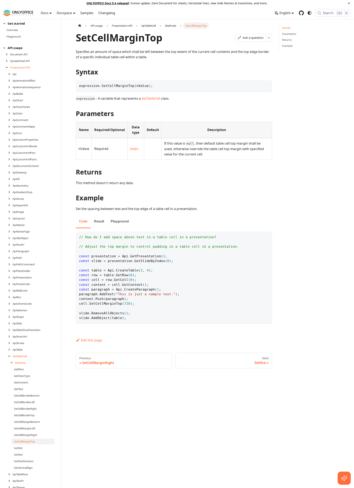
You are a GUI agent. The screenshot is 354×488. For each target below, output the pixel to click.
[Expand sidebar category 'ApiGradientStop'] (10, 192)
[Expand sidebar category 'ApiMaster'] (10, 225)
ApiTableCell (151, 98)
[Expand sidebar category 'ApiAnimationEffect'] (10, 80)
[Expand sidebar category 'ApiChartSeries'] (10, 107)
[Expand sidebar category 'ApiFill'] (10, 179)
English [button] (285, 13)
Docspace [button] (64, 13)
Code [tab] (83, 221)
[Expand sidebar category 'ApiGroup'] (10, 199)
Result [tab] (99, 221)
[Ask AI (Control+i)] (344, 478)
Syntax (286, 28)
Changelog (106, 13)
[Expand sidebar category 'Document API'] (8, 54)
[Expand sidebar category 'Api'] (10, 74)
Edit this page (91, 340)
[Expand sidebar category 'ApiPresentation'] (10, 277)
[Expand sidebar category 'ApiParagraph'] (10, 251)
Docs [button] (45, 13)
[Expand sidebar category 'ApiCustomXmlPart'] (10, 153)
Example (287, 46)
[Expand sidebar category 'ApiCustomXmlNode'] (10, 146)
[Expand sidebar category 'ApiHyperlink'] (10, 205)
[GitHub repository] (301, 13)
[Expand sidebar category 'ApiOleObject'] (10, 238)
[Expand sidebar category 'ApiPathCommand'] (10, 264)
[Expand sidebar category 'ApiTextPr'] (10, 481)
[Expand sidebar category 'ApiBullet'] (10, 94)
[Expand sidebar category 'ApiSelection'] (10, 310)
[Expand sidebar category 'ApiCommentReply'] (10, 126)
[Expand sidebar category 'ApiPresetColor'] (10, 284)
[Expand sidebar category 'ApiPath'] (10, 258)
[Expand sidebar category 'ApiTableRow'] (10, 474)
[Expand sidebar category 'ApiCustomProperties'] (10, 140)
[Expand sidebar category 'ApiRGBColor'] (10, 290)
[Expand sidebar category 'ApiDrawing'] (10, 172)
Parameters (289, 34)
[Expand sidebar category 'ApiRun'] (10, 297)
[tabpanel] (174, 277)
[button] (28, 23)
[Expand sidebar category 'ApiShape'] (10, 317)
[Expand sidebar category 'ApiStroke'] (10, 343)
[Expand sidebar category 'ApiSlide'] (10, 323)
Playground (120, 221)
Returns (287, 40)
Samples (86, 13)
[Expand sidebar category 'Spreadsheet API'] (8, 61)
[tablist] (174, 221)
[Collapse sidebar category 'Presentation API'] (8, 67)
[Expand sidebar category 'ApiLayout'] (10, 218)
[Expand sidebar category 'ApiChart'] (10, 100)
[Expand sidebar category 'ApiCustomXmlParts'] (10, 159)
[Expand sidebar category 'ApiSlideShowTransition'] (10, 330)
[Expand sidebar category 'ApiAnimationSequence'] (10, 87)
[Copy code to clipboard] (267, 85)
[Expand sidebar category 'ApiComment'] (10, 120)
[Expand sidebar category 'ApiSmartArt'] (10, 336)
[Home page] (80, 25)
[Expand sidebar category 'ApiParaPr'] (10, 244)
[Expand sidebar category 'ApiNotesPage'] (10, 231)
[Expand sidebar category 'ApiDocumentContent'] (10, 166)
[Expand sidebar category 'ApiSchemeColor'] (10, 304)
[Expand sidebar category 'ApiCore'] (10, 133)
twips (134, 148)
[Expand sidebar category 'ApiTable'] (10, 349)
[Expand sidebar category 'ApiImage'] (10, 212)
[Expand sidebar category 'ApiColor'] (10, 113)
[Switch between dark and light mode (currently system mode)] (309, 13)
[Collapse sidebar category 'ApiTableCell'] (10, 356)
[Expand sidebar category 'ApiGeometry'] (10, 185)
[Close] (349, 3)
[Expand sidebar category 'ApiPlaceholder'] (10, 271)
